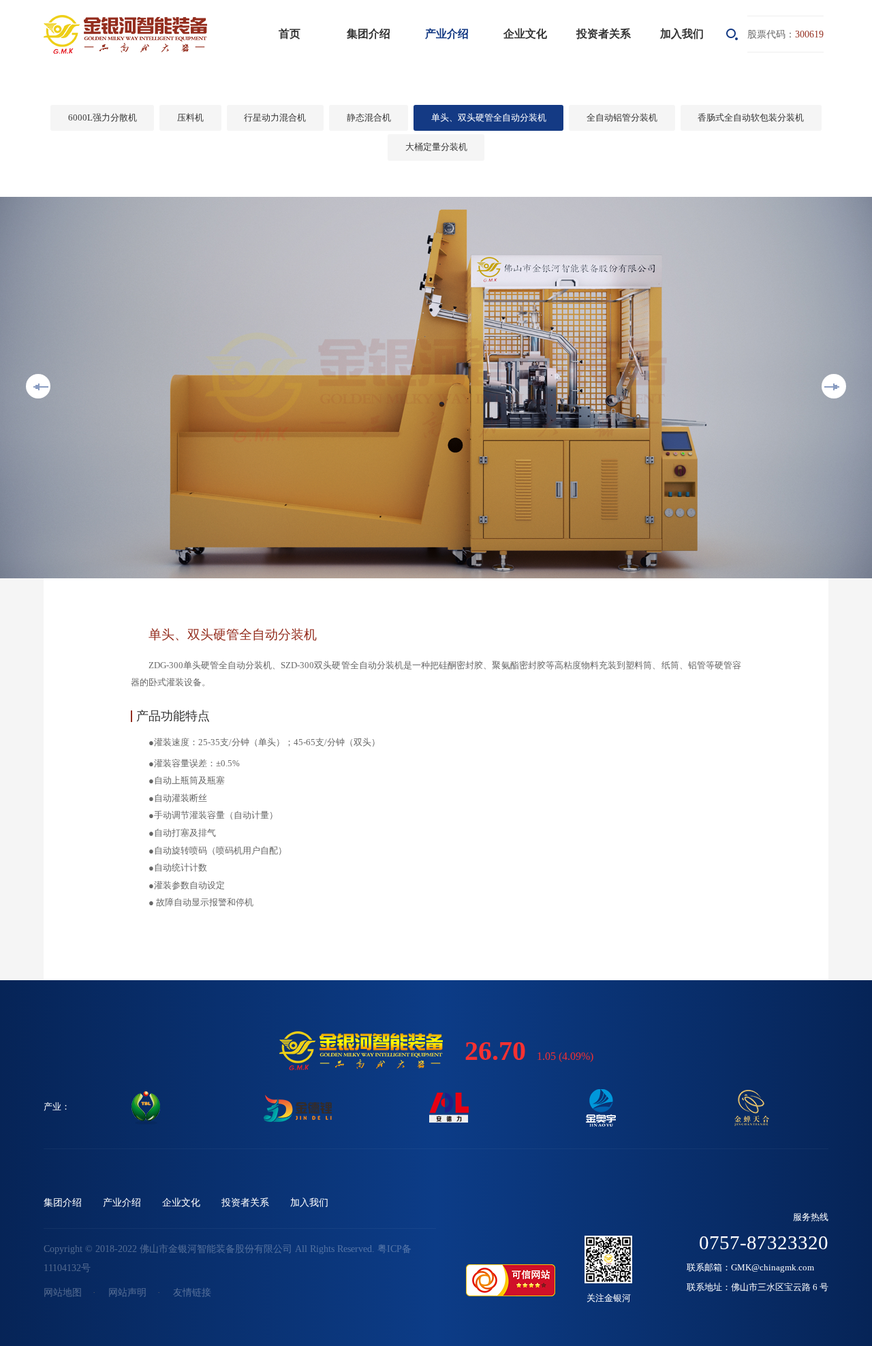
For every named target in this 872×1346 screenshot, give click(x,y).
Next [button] (834, 386)
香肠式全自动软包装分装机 (751, 118)
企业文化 (525, 34)
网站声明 (127, 1292)
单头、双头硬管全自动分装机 (488, 118)
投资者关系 (603, 34)
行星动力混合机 (275, 118)
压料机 (190, 118)
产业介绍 (447, 34)
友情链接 (192, 1292)
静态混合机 (369, 118)
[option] (436, 387)
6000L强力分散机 (102, 118)
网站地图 (63, 1292)
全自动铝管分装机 (622, 118)
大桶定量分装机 (436, 147)
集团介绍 (368, 34)
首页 (289, 34)
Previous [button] (38, 386)
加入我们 (682, 34)
